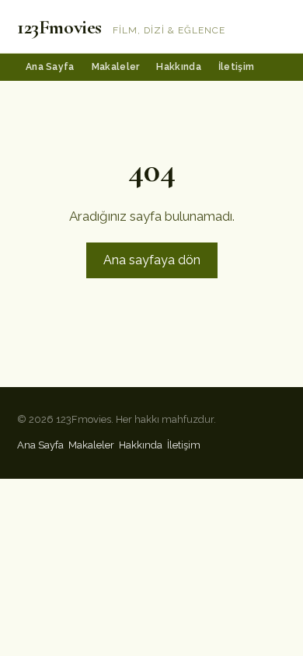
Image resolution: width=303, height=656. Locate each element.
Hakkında (178, 66)
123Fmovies (59, 27)
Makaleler (116, 66)
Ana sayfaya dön (151, 260)
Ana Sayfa (50, 66)
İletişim (236, 66)
